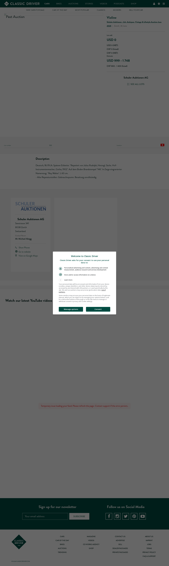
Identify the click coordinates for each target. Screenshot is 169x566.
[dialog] (84, 283)
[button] (84, 280)
